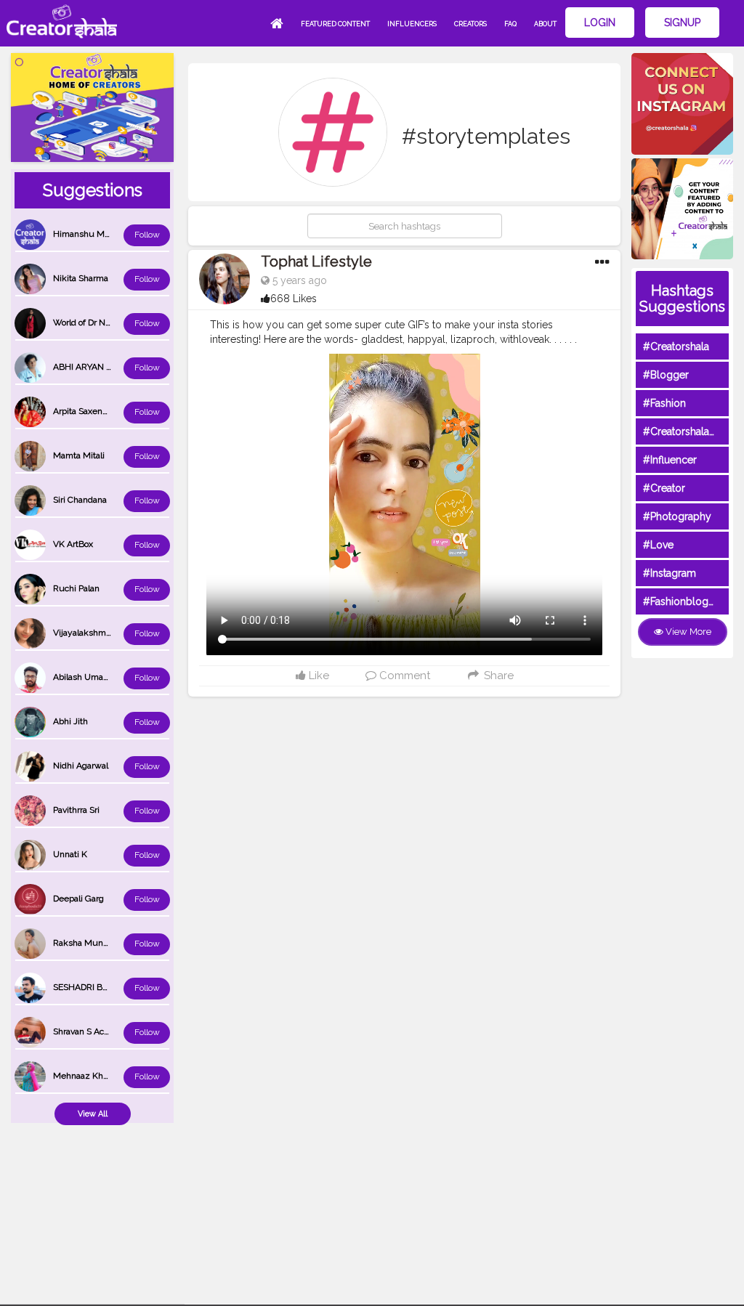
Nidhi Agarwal (80, 766)
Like (317, 675)
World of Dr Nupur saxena (104, 322)
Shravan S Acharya (89, 1031)
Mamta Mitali (79, 455)
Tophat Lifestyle (316, 261)
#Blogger (666, 375)
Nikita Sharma (80, 278)
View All (93, 1114)
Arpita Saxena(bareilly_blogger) (113, 411)
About (545, 24)
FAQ (510, 24)
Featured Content (335, 24)
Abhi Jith (70, 721)
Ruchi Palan (76, 588)
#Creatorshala (676, 346)
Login (599, 22)
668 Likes (293, 298)
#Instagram (669, 573)
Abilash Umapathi (88, 677)
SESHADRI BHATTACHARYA (108, 987)
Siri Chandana (80, 500)
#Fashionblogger (683, 601)
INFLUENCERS (412, 24)
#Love (658, 545)
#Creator (664, 488)
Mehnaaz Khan (83, 1076)
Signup (682, 22)
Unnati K (70, 854)
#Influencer (670, 460)
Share (497, 675)
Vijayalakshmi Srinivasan (101, 633)
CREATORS (470, 24)
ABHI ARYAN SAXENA (96, 367)
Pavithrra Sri (76, 810)
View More (687, 631)
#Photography (677, 516)
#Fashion (664, 403)
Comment (403, 675)
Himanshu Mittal (86, 234)
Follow (147, 235)
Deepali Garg (78, 898)
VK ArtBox (73, 544)
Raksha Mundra (84, 943)
